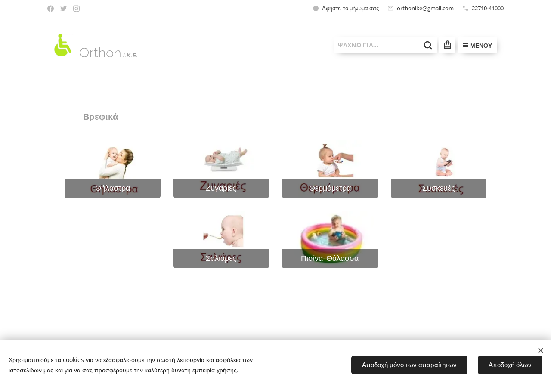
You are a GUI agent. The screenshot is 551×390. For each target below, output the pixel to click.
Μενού (481, 45)
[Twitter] (63, 8)
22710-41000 (488, 8)
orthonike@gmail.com (425, 8)
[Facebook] (50, 8)
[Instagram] (76, 8)
